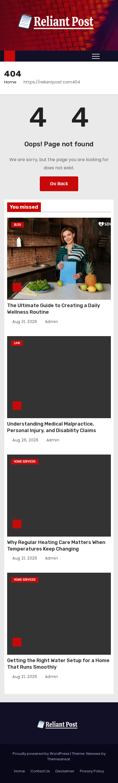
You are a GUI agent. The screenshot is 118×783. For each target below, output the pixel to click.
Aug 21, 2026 (25, 558)
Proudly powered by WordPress (41, 753)
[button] (108, 56)
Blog (17, 225)
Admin (51, 321)
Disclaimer (64, 771)
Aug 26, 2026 (26, 440)
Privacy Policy (92, 771)
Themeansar (58, 759)
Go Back (59, 184)
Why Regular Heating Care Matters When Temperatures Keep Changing (56, 545)
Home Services (25, 461)
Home (10, 82)
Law (17, 343)
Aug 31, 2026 (25, 321)
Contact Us (40, 771)
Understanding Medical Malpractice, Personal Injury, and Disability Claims (51, 427)
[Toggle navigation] (95, 56)
